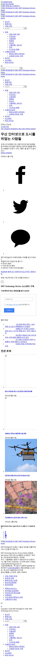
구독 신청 (8, 26)
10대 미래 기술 (14, 34)
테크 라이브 (9, 62)
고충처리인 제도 (11, 599)
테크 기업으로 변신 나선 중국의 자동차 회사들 (18, 391)
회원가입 (8, 24)
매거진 (7, 58)
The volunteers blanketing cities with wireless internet (18, 129)
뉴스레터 (8, 60)
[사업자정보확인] (14, 568)
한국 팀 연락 (9, 578)
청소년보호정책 (10, 582)
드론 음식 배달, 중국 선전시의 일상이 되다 (17, 475)
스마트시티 (5, 127)
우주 (10, 47)
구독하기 (9, 310)
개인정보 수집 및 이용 (13, 304)
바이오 (11, 43)
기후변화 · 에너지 (15, 45)
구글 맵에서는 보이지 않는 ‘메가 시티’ (16, 517)
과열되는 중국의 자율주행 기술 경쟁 (15, 433)
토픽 (6, 32)
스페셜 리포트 (10, 51)
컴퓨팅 (11, 41)
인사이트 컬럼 (14, 49)
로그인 (7, 22)
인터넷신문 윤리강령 (12, 593)
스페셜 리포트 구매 (16, 56)
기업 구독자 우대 (11, 576)
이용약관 (8, 595)
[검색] (25, 28)
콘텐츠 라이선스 (11, 588)
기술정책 (12, 38)
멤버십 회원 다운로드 (17, 54)
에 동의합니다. (18, 304)
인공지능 (12, 36)
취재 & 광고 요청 (11, 580)
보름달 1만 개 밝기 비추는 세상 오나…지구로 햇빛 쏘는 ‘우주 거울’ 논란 (20, 331)
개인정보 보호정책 (11, 591)
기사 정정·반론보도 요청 (14, 597)
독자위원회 (9, 585)
